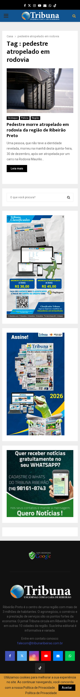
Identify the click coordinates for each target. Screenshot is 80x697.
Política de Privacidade (41, 693)
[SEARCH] (68, 197)
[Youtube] (46, 656)
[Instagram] (34, 656)
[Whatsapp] (70, 656)
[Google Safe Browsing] (40, 559)
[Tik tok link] (55, 5)
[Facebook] (10, 656)
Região (35, 118)
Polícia (24, 118)
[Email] (58, 656)
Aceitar (67, 687)
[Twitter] (22, 656)
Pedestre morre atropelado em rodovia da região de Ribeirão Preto (38, 130)
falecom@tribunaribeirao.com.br (40, 643)
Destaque (13, 118)
